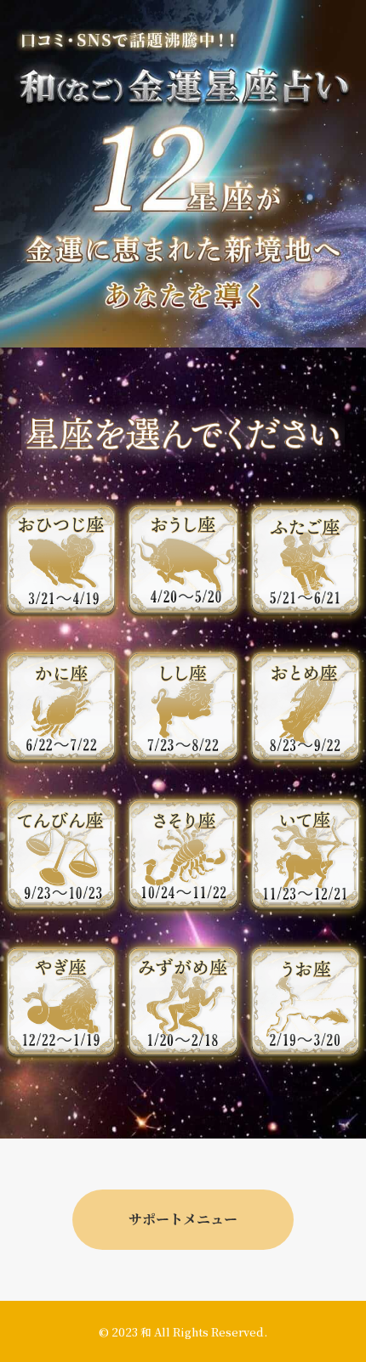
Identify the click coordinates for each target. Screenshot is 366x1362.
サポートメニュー (183, 1219)
